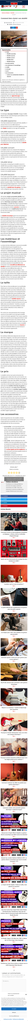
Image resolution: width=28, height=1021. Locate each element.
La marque (7, 69)
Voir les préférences (14, 1016)
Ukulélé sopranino (11, 54)
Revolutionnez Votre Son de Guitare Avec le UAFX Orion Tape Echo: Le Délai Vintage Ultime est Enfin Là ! (14, 990)
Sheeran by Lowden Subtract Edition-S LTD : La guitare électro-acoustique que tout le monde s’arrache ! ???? (14, 859)
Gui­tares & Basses (6, 12)
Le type (7, 52)
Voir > (14, 537)
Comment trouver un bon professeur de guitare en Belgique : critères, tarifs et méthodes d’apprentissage (14, 534)
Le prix (7, 71)
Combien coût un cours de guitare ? (14, 584)
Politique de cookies (8, 1019)
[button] (26, 994)
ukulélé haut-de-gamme (14, 187)
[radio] (9, 472)
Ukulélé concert (11, 57)
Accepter (14, 1008)
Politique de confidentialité (18, 1019)
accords (16, 207)
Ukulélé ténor (10, 59)
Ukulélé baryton (11, 61)
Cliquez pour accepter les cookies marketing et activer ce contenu (14, 479)
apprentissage (16, 95)
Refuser (14, 1012)
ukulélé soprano (16, 298)
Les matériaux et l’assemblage (12, 65)
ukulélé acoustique (7, 215)
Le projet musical (9, 63)
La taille (7, 67)
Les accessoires (9, 72)
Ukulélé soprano (11, 55)
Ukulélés (12, 12)
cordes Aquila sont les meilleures (15, 449)
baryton (22, 325)
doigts (5, 128)
